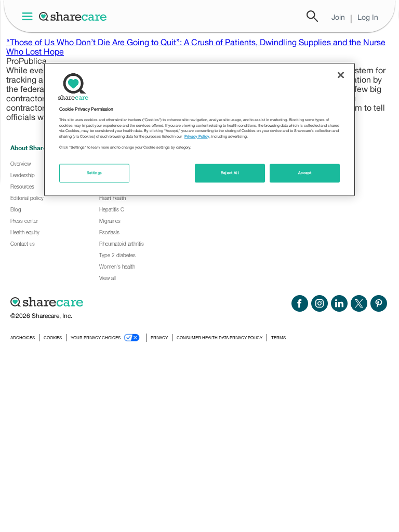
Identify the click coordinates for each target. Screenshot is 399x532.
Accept (304, 172)
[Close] (340, 74)
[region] (199, 129)
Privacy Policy (196, 136)
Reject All (230, 172)
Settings (94, 172)
